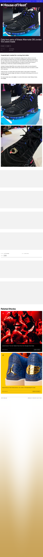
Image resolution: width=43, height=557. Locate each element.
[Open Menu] (2, 5)
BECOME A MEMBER (39, 1)
